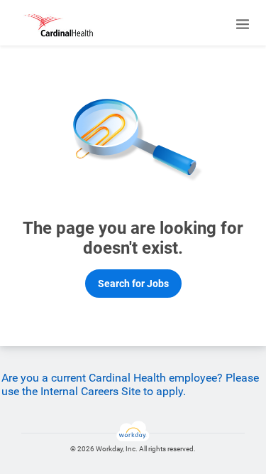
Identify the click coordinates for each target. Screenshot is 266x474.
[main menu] (242, 24)
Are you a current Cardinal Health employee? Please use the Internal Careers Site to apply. (130, 384)
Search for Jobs (133, 283)
